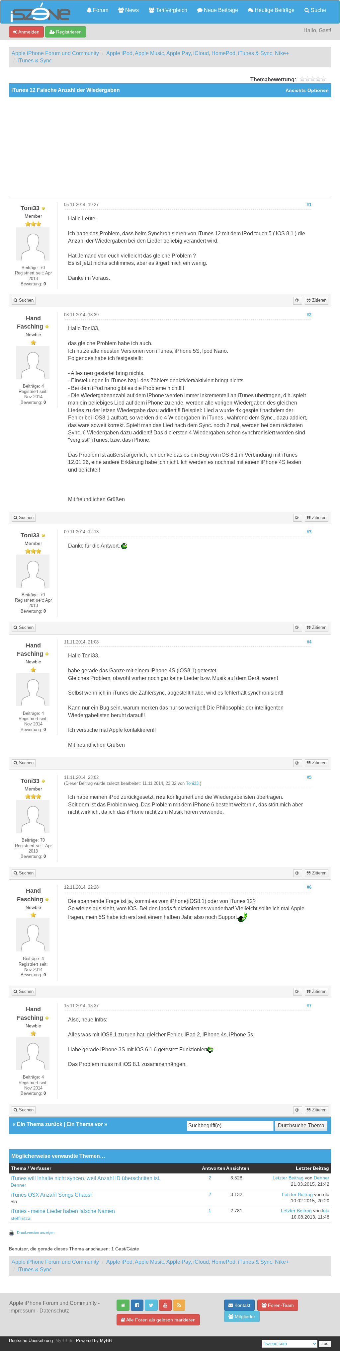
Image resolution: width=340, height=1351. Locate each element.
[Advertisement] (170, 147)
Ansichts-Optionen (307, 90)
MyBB (106, 1340)
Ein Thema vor (84, 1124)
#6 (309, 887)
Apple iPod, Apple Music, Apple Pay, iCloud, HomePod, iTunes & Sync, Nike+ (197, 53)
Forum (100, 10)
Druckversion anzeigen (35, 1233)
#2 (309, 315)
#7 (309, 1006)
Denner (18, 1185)
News (131, 10)
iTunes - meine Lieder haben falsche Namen (63, 1211)
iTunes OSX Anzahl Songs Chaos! (51, 1195)
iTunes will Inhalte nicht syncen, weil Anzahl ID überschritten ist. (85, 1178)
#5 (309, 777)
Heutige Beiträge (274, 10)
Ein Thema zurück (39, 1124)
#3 (309, 532)
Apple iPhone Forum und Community (55, 53)
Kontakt (241, 1305)
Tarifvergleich (170, 10)
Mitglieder (244, 1316)
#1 (309, 204)
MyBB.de (64, 1340)
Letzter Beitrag (288, 1177)
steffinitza (21, 1218)
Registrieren (68, 32)
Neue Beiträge (220, 10)
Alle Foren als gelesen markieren (160, 1319)
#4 (309, 642)
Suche (317, 10)
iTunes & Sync (35, 60)
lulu (325, 1210)
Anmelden (28, 32)
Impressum (22, 1310)
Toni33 (192, 783)
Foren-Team (280, 1305)
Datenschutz (54, 1310)
